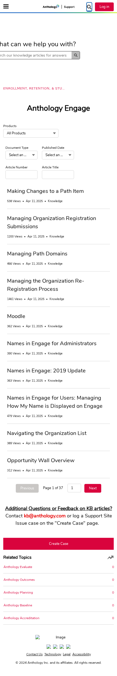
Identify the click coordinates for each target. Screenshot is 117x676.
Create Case (58, 543)
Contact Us (34, 654)
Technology (52, 654)
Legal (66, 654)
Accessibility (81, 654)
